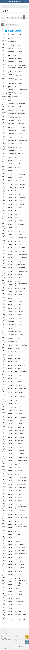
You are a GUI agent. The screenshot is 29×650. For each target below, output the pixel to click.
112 (10, 17)
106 (27, 17)
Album (11, 633)
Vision (6, 636)
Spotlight (2, 633)
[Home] (14, 1)
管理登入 (22, 646)
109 (18, 17)
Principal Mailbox (5, 648)
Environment (15, 636)
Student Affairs (11, 639)
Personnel (2, 641)
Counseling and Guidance (13, 640)
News (2, 631)
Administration (3, 638)
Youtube (9, 646)
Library (12, 641)
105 (2, 21)
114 (5, 17)
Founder (2, 636)
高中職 (16, 25)
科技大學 (7, 25)
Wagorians (7, 633)
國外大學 (12, 25)
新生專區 (2, 629)
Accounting (8, 641)
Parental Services (23, 640)
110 (15, 17)
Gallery (15, 633)
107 (24, 17)
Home (3, 6)
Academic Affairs (4, 639)
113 (7, 17)
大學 (3, 24)
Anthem (9, 636)
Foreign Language (4, 640)
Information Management (19, 641)
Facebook (3, 646)
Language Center (4, 643)
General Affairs (18, 639)
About (2, 635)
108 (21, 17)
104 (5, 21)
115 (2, 17)
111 (13, 17)
